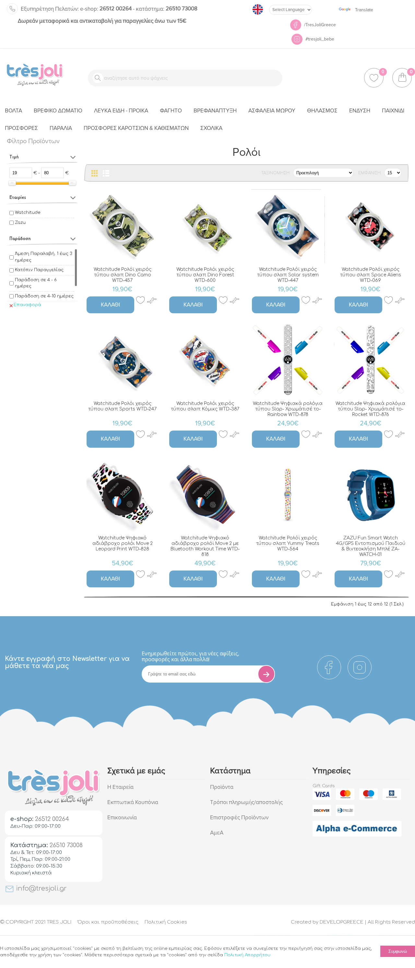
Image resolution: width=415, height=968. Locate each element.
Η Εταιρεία (120, 787)
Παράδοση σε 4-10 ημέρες (44, 296)
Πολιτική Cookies (166, 922)
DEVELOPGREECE (341, 922)
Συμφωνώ (397, 951)
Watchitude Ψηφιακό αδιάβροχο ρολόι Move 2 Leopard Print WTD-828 (122, 543)
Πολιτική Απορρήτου (247, 955)
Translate (364, 10)
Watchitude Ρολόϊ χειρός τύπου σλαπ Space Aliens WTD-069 (370, 275)
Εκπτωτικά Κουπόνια (132, 802)
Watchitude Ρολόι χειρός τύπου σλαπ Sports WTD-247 (122, 406)
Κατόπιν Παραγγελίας (39, 270)
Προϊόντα (221, 787)
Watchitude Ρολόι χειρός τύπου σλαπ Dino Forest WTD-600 (205, 275)
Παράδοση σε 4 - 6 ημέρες (35, 283)
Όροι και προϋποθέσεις (107, 922)
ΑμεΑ (216, 832)
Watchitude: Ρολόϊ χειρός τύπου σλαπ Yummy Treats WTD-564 (287, 543)
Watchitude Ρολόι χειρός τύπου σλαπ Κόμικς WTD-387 (205, 406)
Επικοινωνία (122, 817)
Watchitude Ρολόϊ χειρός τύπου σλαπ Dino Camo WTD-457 (122, 275)
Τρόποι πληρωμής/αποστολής (246, 802)
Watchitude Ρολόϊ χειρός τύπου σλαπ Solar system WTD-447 (288, 275)
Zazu (20, 222)
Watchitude (27, 212)
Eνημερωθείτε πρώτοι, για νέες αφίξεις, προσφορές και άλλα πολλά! (190, 656)
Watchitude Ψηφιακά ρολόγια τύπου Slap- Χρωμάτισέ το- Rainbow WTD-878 (288, 409)
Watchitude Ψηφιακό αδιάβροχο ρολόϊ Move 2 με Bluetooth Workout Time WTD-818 (205, 546)
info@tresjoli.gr (40, 888)
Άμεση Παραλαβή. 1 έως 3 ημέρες (43, 256)
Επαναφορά (27, 305)
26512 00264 (106, 8)
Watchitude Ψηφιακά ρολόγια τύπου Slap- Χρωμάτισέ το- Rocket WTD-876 (370, 409)
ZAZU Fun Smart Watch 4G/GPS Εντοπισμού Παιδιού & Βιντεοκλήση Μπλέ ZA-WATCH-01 (370, 546)
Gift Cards (324, 786)
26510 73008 (166, 8)
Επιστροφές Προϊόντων (239, 817)
